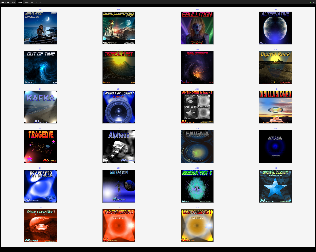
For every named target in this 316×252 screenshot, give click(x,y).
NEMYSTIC (5, 2)
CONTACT (38, 2)
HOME (13, 2)
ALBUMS (19, 2)
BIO (32, 2)
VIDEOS (26, 2)
